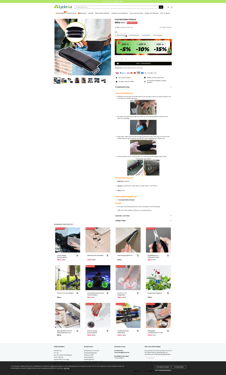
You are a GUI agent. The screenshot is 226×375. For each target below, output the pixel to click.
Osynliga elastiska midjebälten (123, 332)
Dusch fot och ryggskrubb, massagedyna (122, 295)
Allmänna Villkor (89, 355)
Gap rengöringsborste (124, 255)
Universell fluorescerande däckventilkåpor (95, 294)
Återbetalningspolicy (90, 353)
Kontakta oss (58, 350)
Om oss (56, 353)
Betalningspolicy (89, 359)
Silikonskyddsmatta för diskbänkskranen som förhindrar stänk (64, 332)
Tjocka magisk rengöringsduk (62, 256)
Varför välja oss (58, 357)
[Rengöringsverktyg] (161, 7)
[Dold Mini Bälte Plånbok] (83, 47)
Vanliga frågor (120, 221)
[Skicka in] (170, 358)
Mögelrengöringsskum (155, 293)
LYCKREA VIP (118, 68)
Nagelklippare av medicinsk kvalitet (153, 256)
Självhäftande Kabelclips (95, 255)
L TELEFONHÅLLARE (121, 35)
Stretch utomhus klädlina (65, 293)
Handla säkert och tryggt (61, 359)
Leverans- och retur (122, 216)
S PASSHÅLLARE (146, 35)
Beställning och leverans (91, 350)
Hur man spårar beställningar (63, 355)
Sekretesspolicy (89, 357)
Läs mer (66, 368)
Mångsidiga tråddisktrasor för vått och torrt (155, 332)
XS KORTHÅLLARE (157, 35)
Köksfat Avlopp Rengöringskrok (92, 332)
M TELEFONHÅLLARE (134, 35)
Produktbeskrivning (122, 87)
